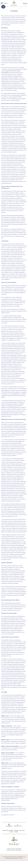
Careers (16, 830)
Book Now (25, 3)
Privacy (11, 830)
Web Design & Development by (14, 858)
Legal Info (22, 830)
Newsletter (5, 830)
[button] (2, 3)
